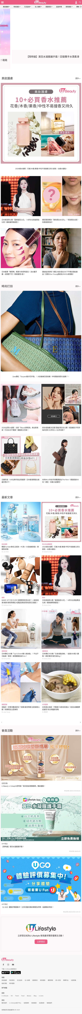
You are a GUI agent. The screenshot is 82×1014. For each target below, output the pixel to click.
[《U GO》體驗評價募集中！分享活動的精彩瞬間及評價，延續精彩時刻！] (41, 879)
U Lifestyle (5, 996)
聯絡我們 (49, 1003)
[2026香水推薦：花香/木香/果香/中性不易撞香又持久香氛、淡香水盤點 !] (61, 522)
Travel (17, 996)
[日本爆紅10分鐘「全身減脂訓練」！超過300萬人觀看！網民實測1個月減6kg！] (61, 629)
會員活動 (4, 983)
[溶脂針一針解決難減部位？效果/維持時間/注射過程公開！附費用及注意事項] (21, 682)
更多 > (77, 78)
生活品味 (27, 7)
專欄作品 (65, 980)
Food (22, 996)
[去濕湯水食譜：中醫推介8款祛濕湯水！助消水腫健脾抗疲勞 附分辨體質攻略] (61, 682)
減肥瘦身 (4, 651)
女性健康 (45, 704)
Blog (35, 996)
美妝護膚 (6, 7)
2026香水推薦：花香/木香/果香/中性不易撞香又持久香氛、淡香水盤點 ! (41, 169)
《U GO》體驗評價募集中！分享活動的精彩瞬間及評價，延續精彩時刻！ (28, 907)
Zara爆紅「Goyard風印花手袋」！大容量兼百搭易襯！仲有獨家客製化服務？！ (41, 377)
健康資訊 (48, 7)
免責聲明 (26, 1003)
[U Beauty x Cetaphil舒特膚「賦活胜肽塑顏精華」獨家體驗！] (41, 758)
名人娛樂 (37, 7)
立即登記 (41, 942)
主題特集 (73, 980)
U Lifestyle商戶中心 (15, 1003)
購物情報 (79, 7)
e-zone (41, 996)
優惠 (3, 597)
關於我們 (4, 1003)
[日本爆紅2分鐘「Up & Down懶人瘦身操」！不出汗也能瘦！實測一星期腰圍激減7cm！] (21, 629)
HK (12, 996)
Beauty (29, 996)
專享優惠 (11, 983)
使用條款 (34, 1003)
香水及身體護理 (47, 544)
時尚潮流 (16, 7)
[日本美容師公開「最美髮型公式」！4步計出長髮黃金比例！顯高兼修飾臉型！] (61, 575)
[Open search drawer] (80, 2)
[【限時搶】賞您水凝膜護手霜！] (41, 818)
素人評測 (58, 980)
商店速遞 (4, 544)
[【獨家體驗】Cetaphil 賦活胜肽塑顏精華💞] (41, 32)
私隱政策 (41, 1003)
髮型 (43, 597)
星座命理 (59, 7)
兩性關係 (68, 7)
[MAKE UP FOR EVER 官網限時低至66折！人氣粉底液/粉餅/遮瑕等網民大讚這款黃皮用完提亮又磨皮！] (21, 575)
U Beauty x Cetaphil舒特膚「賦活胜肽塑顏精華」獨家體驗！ (24, 786)
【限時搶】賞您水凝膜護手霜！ (13, 847)
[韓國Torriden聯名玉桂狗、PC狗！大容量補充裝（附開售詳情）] (21, 522)
